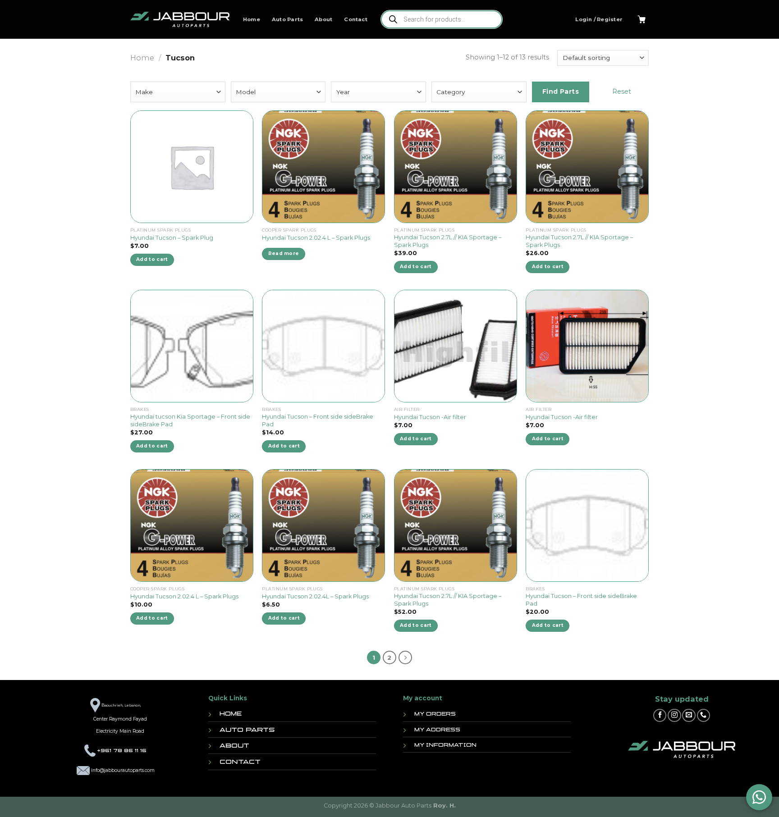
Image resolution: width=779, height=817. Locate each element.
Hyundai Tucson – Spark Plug (171, 237)
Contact (355, 19)
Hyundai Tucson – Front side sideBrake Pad (317, 420)
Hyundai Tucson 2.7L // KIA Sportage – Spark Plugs (447, 241)
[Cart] (641, 19)
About (323, 19)
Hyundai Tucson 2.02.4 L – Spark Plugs (316, 237)
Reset (621, 91)
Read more (283, 253)
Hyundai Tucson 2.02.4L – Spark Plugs (315, 596)
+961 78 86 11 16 (122, 750)
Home (251, 19)
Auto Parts (287, 19)
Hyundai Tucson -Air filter (430, 417)
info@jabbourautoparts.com (123, 770)
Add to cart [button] (152, 259)
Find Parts (560, 91)
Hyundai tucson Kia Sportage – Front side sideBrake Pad (190, 420)
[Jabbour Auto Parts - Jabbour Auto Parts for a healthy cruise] (179, 19)
